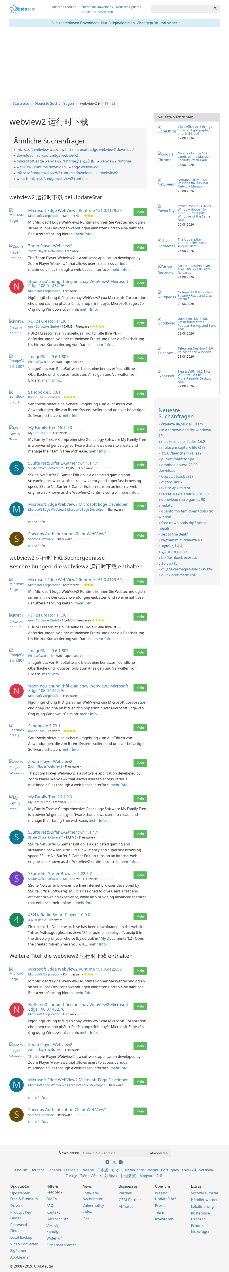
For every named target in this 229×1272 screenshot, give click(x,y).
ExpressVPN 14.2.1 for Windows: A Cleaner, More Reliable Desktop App (195, 376)
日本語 (102, 1169)
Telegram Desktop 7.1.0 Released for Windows (195, 350)
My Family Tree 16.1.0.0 (50, 427)
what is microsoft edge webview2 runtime (52, 178)
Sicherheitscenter (61, 1244)
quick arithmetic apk (178, 574)
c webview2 (108, 172)
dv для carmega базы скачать (186, 569)
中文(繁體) (128, 1175)
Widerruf (54, 1238)
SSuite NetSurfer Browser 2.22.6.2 (60, 873)
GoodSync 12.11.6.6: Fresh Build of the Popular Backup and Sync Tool (197, 323)
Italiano (87, 1169)
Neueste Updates (128, 7)
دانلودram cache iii (175, 551)
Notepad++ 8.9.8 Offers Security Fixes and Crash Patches (196, 295)
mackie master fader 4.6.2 (183, 441)
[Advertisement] (114, 63)
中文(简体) (108, 1175)
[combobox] (181, 9)
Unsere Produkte (64, 7)
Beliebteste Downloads (96, 7)
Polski (153, 1169)
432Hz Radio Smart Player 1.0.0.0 (59, 914)
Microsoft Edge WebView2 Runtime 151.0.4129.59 (75, 210)
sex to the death (175, 534)
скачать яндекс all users (182, 424)
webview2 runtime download (41, 166)
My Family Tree (39, 433)
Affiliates (126, 1206)
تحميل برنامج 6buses (177, 476)
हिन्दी (159, 1175)
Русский (189, 1169)
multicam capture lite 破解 (183, 447)
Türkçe (71, 1175)
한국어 (116, 1169)
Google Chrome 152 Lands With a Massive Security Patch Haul (194, 156)
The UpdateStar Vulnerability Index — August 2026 (194, 242)
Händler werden (204, 1199)
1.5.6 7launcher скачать (181, 453)
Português (170, 1169)
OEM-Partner (130, 1199)
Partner (125, 1193)
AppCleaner (20, 1257)
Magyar (146, 1175)
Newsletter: (69, 1152)
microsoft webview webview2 (41, 149)
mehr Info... (84, 233)
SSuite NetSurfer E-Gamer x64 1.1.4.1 (63, 463)
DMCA (52, 1198)
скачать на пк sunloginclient (185, 493)
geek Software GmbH (44, 326)
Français (71, 1169)
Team (159, 1212)
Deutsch (37, 1169)
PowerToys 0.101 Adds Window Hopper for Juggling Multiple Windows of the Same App (194, 213)
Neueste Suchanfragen (176, 413)
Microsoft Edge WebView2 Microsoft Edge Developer (78, 504)
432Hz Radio (37, 920)
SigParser (18, 1250)
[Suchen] (215, 9)
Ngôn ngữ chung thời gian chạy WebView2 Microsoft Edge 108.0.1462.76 (78, 283)
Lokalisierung (202, 1206)
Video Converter (24, 1244)
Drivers (16, 1205)
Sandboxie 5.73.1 (44, 392)
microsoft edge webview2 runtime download (55, 172)
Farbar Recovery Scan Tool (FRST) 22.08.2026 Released (194, 269)
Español (54, 1169)
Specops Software (41, 539)
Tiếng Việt (88, 1175)
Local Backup (21, 1237)
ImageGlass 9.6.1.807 (48, 356)
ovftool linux (171, 482)
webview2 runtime (115, 161)
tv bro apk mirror (176, 487)
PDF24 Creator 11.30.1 (49, 321)
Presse (160, 1205)
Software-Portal (204, 1193)
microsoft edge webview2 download (103, 149)
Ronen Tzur (36, 397)
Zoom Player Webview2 (50, 245)
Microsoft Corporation (44, 215)
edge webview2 (85, 166)
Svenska (206, 1169)
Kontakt (53, 1212)
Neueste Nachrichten (97, 12)
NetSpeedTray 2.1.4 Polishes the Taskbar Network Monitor (193, 183)
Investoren (164, 1219)
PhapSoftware (38, 362)
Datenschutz (57, 1219)
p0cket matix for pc (177, 459)
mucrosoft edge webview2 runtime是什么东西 (55, 161)
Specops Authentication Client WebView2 (67, 533)
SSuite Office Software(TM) (47, 879)
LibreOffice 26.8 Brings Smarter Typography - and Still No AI (195, 130)
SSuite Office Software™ (45, 468)
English (21, 1169)
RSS (86, 1218)
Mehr (140, 212)
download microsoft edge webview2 (47, 155)
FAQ (50, 1205)
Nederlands (135, 1169)
